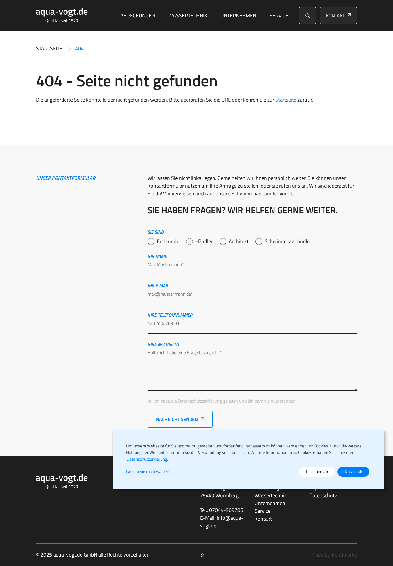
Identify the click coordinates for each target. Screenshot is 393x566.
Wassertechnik (187, 15)
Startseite (49, 48)
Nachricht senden (177, 419)
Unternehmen (238, 15)
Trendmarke (344, 555)
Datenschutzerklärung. (147, 459)
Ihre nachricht (163, 344)
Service (279, 15)
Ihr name (157, 256)
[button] (307, 15)
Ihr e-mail (158, 285)
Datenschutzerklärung (200, 400)
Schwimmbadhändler (288, 241)
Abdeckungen (137, 15)
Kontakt (335, 15)
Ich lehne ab (317, 471)
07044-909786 (226, 510)
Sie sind (156, 231)
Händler (204, 241)
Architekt (239, 241)
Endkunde (168, 241)
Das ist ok (353, 471)
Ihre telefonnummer (170, 314)
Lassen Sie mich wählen (147, 471)
